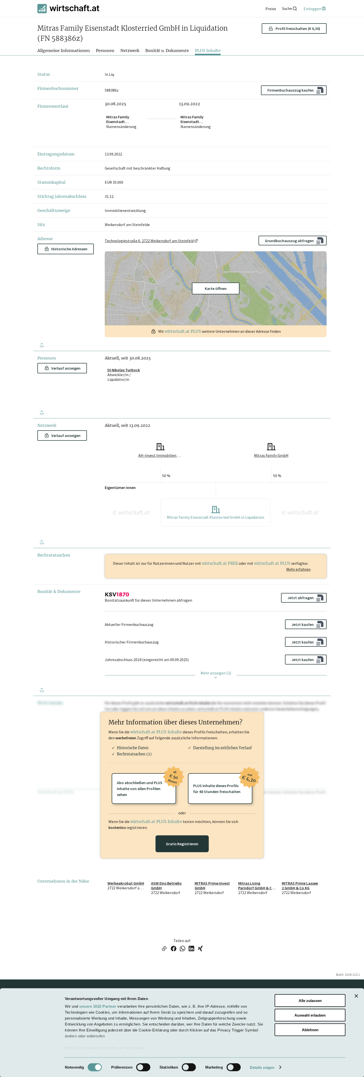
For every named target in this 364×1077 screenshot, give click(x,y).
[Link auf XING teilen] (200, 949)
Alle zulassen (310, 1001)
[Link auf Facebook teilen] (173, 949)
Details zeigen (262, 1067)
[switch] (143, 1067)
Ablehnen (310, 1029)
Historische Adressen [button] (69, 248)
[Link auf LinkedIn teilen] (191, 949)
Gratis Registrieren (182, 843)
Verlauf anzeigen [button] (65, 368)
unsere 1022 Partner (97, 1006)
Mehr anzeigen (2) (216, 672)
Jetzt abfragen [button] (300, 597)
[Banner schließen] (356, 996)
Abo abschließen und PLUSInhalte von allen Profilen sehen (146, 785)
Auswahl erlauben (310, 1015)
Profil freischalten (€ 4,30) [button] (298, 28)
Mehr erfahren (298, 569)
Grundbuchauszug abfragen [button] (289, 240)
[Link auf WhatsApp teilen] (182, 949)
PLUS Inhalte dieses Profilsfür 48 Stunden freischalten (222, 783)
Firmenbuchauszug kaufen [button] (290, 90)
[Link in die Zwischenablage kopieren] (164, 949)
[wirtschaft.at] (68, 8)
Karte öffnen (216, 288)
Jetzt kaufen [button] (302, 624)
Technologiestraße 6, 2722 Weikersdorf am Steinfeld (149, 240)
